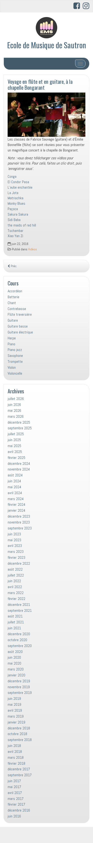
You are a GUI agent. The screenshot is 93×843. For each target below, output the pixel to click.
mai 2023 (14, 539)
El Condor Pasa (18, 181)
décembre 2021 (19, 604)
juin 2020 (14, 657)
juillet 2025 (16, 433)
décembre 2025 (19, 422)
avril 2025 (15, 451)
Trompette (15, 361)
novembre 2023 (19, 522)
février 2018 (16, 763)
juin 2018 (14, 745)
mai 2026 (14, 410)
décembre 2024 (19, 463)
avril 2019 (15, 710)
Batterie (13, 296)
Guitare (13, 320)
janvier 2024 (16, 510)
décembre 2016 (19, 810)
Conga (12, 176)
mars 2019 (16, 716)
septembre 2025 (20, 428)
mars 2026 (16, 416)
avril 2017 (15, 792)
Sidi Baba (14, 219)
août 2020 (15, 651)
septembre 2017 (20, 774)
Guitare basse (18, 326)
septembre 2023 (20, 528)
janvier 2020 (16, 675)
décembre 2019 (19, 681)
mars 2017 (16, 798)
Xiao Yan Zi (15, 235)
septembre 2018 (20, 739)
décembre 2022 (19, 563)
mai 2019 (14, 704)
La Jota (13, 192)
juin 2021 (14, 628)
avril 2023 (15, 545)
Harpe (12, 338)
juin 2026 (14, 404)
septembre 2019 (20, 692)
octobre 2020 (17, 639)
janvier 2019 (16, 722)
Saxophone (15, 355)
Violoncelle (15, 373)
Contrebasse (17, 308)
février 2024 (16, 504)
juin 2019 (14, 698)
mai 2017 (14, 786)
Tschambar (15, 230)
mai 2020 (14, 663)
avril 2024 (15, 492)
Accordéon (15, 290)
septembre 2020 (20, 645)
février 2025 (16, 457)
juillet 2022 (16, 575)
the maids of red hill (22, 225)
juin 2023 (14, 534)
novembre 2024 (19, 469)
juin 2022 (14, 580)
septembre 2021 (20, 610)
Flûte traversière (20, 314)
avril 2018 (15, 751)
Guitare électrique (20, 332)
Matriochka (15, 197)
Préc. (13, 266)
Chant (12, 302)
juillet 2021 (16, 622)
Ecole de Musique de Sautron (46, 44)
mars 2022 (16, 592)
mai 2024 (14, 486)
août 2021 (15, 616)
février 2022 (16, 598)
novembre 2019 (19, 686)
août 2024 (15, 475)
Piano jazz (15, 349)
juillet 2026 (16, 398)
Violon (12, 367)
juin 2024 (14, 481)
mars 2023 (16, 551)
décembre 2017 (19, 769)
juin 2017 (14, 780)
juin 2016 (14, 816)
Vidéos (32, 249)
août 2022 (15, 569)
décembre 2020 (19, 633)
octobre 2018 (17, 733)
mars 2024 (16, 498)
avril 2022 (15, 586)
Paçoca (13, 208)
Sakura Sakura (18, 214)
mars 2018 (16, 757)
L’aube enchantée (20, 187)
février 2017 (16, 804)
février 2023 (16, 557)
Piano (11, 344)
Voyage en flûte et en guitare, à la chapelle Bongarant (40, 84)
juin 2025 (14, 439)
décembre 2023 (19, 516)
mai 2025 (14, 445)
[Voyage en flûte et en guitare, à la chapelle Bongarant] (46, 115)
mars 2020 (16, 669)
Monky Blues (16, 203)
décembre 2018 (19, 728)
